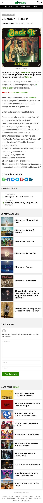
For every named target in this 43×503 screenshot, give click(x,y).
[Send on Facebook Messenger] (13, 179)
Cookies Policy (26, 500)
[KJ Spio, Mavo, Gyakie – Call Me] (7, 424)
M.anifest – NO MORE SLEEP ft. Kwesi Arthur (25, 414)
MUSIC (16, 7)
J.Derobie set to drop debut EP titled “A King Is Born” (28, 310)
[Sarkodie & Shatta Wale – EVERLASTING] (7, 444)
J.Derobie (6, 188)
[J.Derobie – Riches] (7, 267)
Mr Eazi (38, 496)
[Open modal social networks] (31, 179)
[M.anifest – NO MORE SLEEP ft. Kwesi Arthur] (7, 414)
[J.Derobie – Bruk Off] (7, 241)
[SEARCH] (38, 3)
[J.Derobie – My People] (7, 281)
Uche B (27, 77)
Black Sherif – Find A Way (27, 434)
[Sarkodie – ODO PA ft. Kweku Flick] (7, 454)
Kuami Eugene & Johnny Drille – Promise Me (26, 474)
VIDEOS (22, 7)
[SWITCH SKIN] (41, 2)
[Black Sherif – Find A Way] (7, 434)
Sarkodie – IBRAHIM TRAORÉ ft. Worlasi (24, 394)
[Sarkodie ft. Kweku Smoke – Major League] (7, 404)
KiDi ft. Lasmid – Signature (27, 464)
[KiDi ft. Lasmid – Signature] (7, 464)
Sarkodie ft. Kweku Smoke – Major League (27, 404)
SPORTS (34, 7)
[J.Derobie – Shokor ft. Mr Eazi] (7, 221)
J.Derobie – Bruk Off (24, 241)
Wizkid (18, 496)
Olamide (24, 496)
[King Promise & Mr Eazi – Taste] (7, 484)
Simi (3, 498)
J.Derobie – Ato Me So (25, 253)
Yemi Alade (20, 498)
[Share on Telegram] (26, 179)
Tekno (31, 496)
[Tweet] (17, 179)
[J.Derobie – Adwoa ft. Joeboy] (7, 231)
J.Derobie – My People (25, 281)
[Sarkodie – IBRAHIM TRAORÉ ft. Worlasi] (7, 394)
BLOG (28, 7)
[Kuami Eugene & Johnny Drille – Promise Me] (7, 474)
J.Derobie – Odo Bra (19, 93)
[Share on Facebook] (8, 179)
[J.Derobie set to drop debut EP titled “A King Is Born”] (7, 310)
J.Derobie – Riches (24, 267)
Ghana (16, 387)
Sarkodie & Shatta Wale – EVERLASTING (27, 444)
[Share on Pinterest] (22, 179)
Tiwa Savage (11, 498)
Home (4, 496)
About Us (29, 498)
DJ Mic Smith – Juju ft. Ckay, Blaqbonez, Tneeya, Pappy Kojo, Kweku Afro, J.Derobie (27, 294)
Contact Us (37, 498)
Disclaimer (16, 500)
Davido (11, 496)
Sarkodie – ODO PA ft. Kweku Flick (25, 454)
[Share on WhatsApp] (4, 179)
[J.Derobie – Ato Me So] (7, 253)
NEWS (10, 7)
